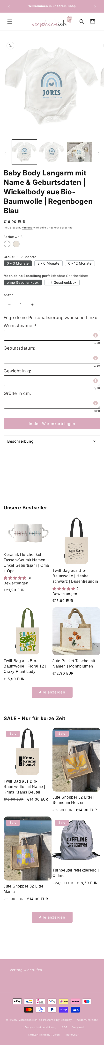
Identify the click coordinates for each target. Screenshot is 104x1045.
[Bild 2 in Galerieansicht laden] (52, 152)
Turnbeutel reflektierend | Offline (75, 873)
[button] (9, 21)
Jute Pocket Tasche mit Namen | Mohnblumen (73, 663)
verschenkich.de (30, 1019)
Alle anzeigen (52, 692)
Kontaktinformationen (44, 1034)
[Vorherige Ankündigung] (9, 6)
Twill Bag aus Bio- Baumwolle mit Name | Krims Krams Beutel (24, 786)
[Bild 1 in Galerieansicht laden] (24, 152)
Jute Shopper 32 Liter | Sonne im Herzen (73, 800)
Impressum (72, 1034)
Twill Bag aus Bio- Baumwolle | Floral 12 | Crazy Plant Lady (25, 666)
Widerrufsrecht (87, 1019)
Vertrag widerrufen (26, 970)
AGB (64, 1027)
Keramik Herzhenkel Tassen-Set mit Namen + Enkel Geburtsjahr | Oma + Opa (26, 562)
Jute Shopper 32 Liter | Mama (25, 889)
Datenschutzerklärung (41, 1027)
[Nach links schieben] (5, 153)
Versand (27, 227)
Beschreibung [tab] (20, 441)
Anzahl (9, 295)
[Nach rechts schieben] (98, 153)
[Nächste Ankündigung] (95, 6)
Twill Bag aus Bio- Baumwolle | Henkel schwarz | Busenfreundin (75, 575)
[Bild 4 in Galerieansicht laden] (79, 152)
